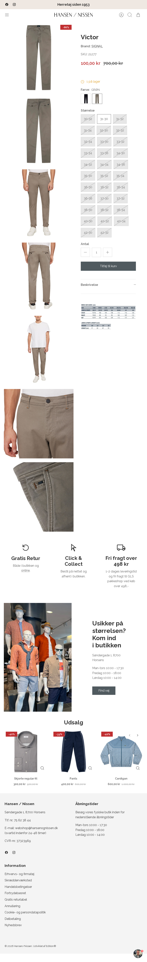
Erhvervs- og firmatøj (19, 874)
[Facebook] (7, 4)
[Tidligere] (48, 4)
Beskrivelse (89, 285)
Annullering (12, 906)
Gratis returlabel (16, 899)
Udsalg (73, 722)
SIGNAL (97, 46)
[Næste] (98, 4)
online (25, 570)
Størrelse (88, 110)
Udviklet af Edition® (44, 946)
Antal (85, 244)
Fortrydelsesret (15, 893)
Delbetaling (13, 919)
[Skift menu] (9, 15)
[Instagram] (14, 4)
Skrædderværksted (18, 880)
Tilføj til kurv (108, 266)
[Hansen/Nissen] (73, 15)
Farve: (85, 90)
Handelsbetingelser (18, 887)
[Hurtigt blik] (42, 768)
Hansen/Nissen (23, 946)
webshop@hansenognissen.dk (36, 828)
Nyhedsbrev (13, 925)
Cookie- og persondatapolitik (25, 912)
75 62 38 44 (22, 820)
